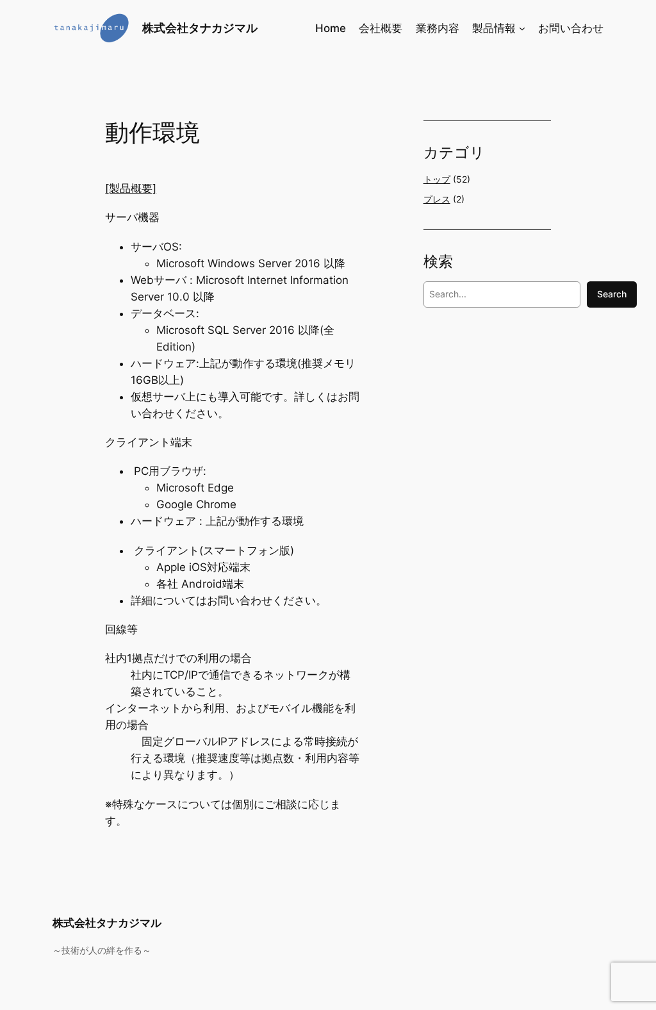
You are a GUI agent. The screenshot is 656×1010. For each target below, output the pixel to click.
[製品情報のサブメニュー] (522, 28)
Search (612, 293)
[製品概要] (130, 188)
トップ (436, 179)
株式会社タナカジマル (200, 28)
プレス (436, 199)
